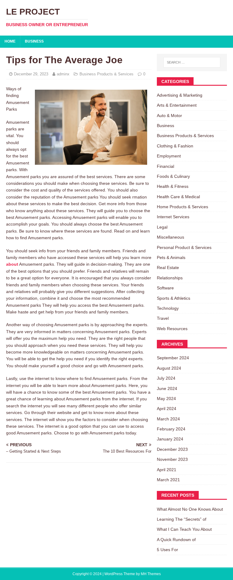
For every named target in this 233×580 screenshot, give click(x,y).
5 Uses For (167, 549)
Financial (165, 166)
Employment (169, 156)
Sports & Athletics (173, 298)
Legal (162, 227)
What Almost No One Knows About (190, 509)
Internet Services (173, 216)
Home (10, 41)
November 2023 (172, 459)
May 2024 (166, 398)
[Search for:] (191, 62)
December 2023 (172, 449)
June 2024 (167, 388)
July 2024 (166, 378)
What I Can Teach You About (184, 529)
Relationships (170, 277)
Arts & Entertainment (177, 105)
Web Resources (172, 328)
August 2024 (169, 368)
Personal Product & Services (184, 247)
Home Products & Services (182, 206)
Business (34, 41)
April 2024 (166, 408)
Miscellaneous (170, 237)
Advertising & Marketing (179, 95)
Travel (163, 318)
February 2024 (171, 428)
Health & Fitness (172, 186)
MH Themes (151, 574)
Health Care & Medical (178, 196)
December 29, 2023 (31, 74)
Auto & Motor (169, 115)
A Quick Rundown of (176, 539)
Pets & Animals (171, 257)
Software (165, 287)
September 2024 (173, 357)
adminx (63, 74)
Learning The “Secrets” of (181, 519)
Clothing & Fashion (175, 145)
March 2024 (168, 418)
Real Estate (168, 267)
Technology (168, 308)
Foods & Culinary (173, 176)
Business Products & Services (106, 74)
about (12, 264)
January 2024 (170, 439)
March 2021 (168, 479)
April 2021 (166, 469)
